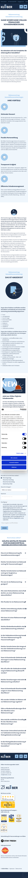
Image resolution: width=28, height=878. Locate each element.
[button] (14, 554)
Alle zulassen (14, 457)
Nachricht (3, 493)
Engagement (21, 1)
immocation (4, 1)
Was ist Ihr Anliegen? (6, 487)
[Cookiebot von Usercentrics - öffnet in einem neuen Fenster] (20, 410)
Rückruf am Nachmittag (9, 482)
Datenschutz (18, 868)
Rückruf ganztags (7, 478)
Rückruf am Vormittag (8, 480)
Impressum (12, 868)
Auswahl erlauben (14, 462)
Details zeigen (20, 453)
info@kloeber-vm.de (18, 518)
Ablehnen (14, 467)
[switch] (24, 439)
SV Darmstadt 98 (12, 1)
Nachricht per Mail (7, 484)
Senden (4, 528)
